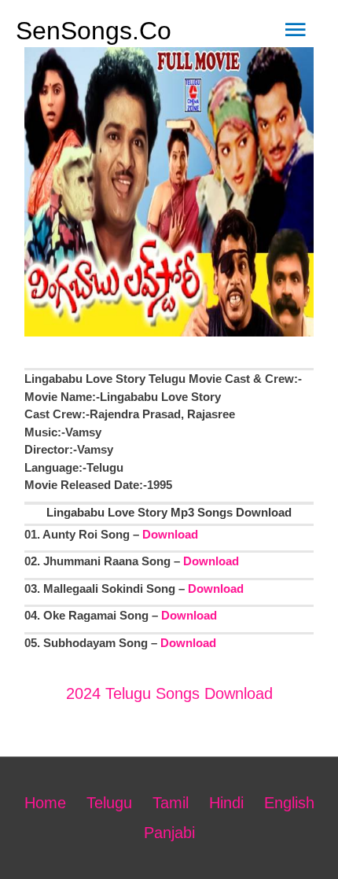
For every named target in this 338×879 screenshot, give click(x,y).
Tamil (170, 802)
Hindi (226, 802)
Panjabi (169, 832)
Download (170, 534)
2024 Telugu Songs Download (169, 693)
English (289, 802)
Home (45, 802)
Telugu (109, 802)
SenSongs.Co (93, 31)
